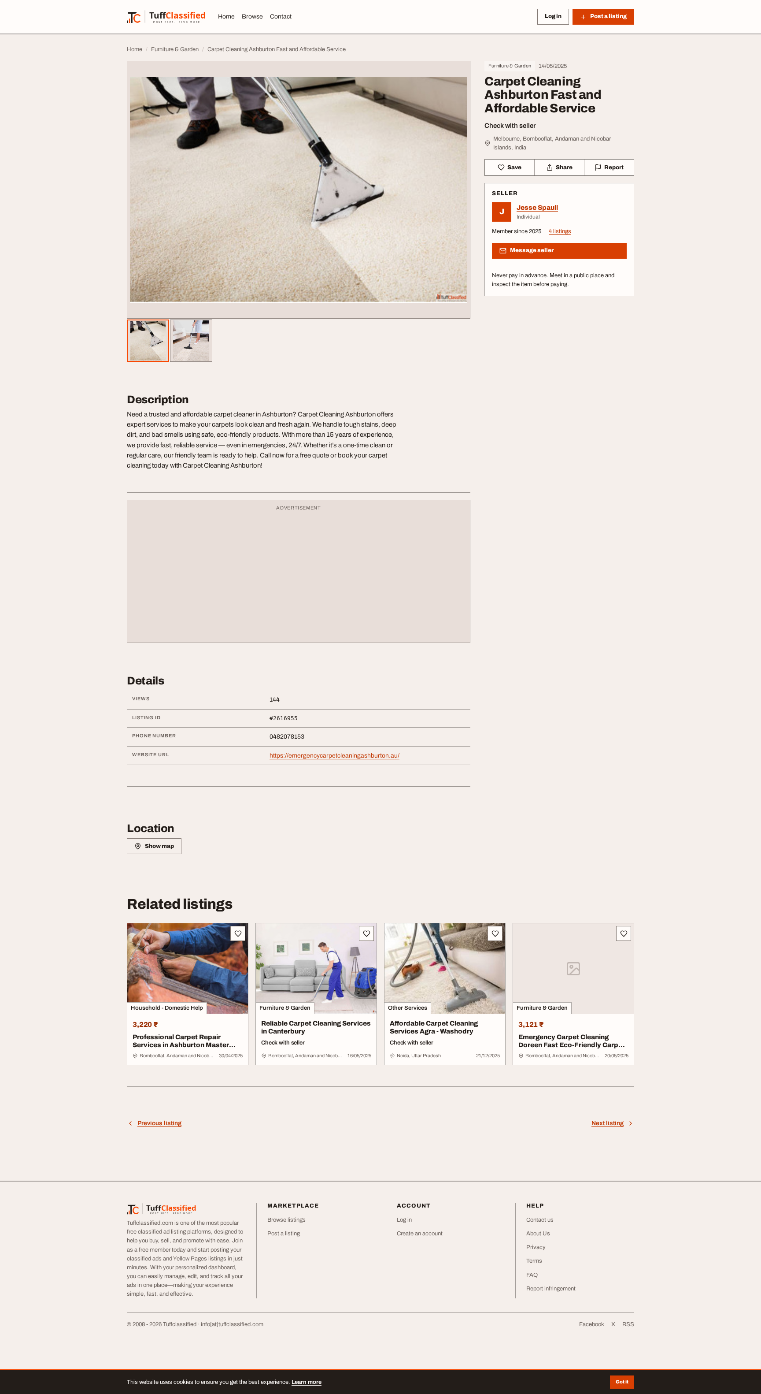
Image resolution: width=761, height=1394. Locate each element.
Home (226, 16)
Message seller (532, 250)
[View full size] (298, 190)
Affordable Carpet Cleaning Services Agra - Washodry (434, 1027)
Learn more (306, 1382)
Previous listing (159, 1123)
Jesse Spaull (537, 207)
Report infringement (551, 1289)
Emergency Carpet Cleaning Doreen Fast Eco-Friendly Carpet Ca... (571, 1045)
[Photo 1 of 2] (148, 341)
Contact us (540, 1220)
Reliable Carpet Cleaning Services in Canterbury (316, 1027)
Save (514, 167)
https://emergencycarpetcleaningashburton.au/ (334, 755)
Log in (553, 16)
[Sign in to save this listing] (237, 933)
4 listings (560, 231)
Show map (159, 846)
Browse (252, 16)
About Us (538, 1233)
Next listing (607, 1123)
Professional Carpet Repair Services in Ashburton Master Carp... (181, 1045)
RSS (628, 1324)
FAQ (532, 1275)
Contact (281, 16)
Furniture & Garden (509, 65)
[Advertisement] (299, 575)
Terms (534, 1261)
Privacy (536, 1247)
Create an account (420, 1233)
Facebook (591, 1324)
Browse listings (286, 1220)
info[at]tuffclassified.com (232, 1324)
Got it (622, 1381)
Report (614, 167)
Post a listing (283, 1233)
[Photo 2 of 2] (191, 341)
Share (564, 167)
